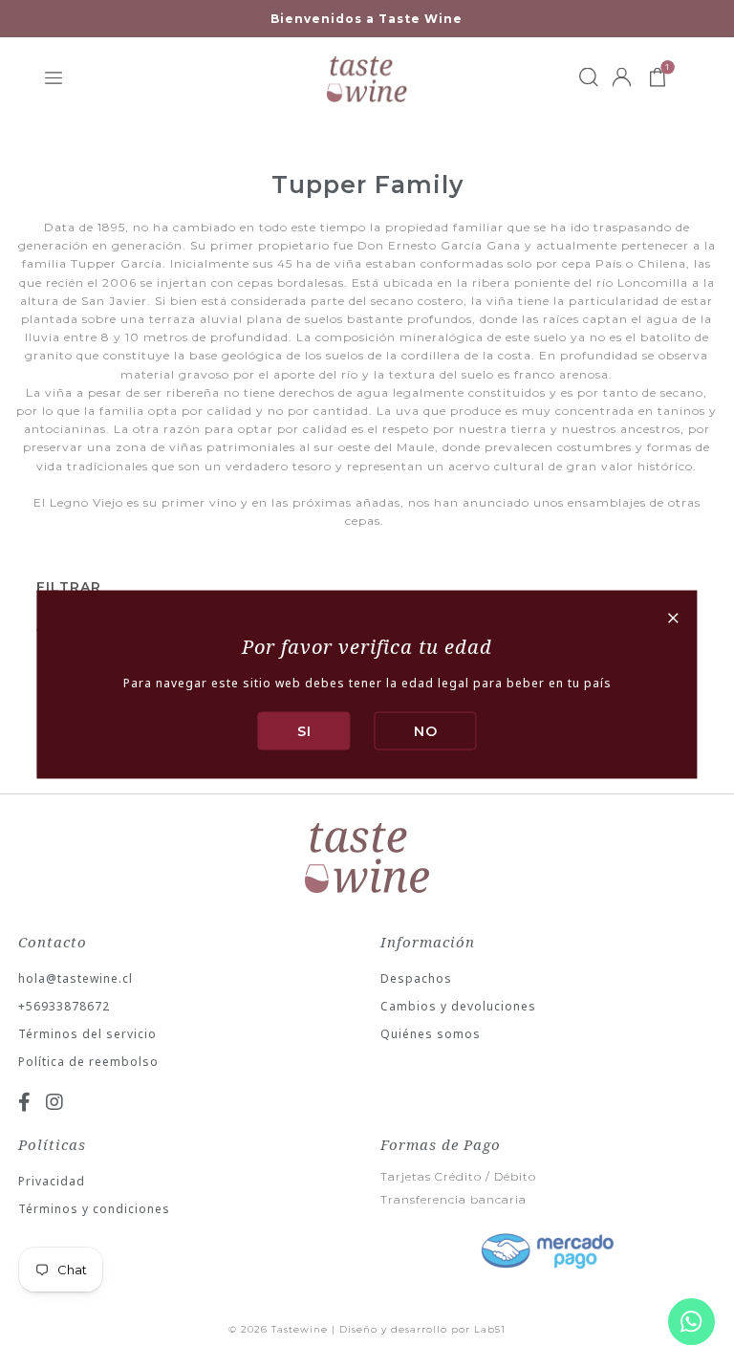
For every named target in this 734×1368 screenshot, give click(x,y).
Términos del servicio (87, 1034)
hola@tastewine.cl (75, 978)
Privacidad (51, 1181)
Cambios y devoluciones (458, 1006)
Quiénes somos (430, 1034)
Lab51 (490, 1329)
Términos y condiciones (94, 1209)
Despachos (416, 978)
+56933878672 (64, 1006)
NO (426, 730)
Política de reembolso (88, 1061)
